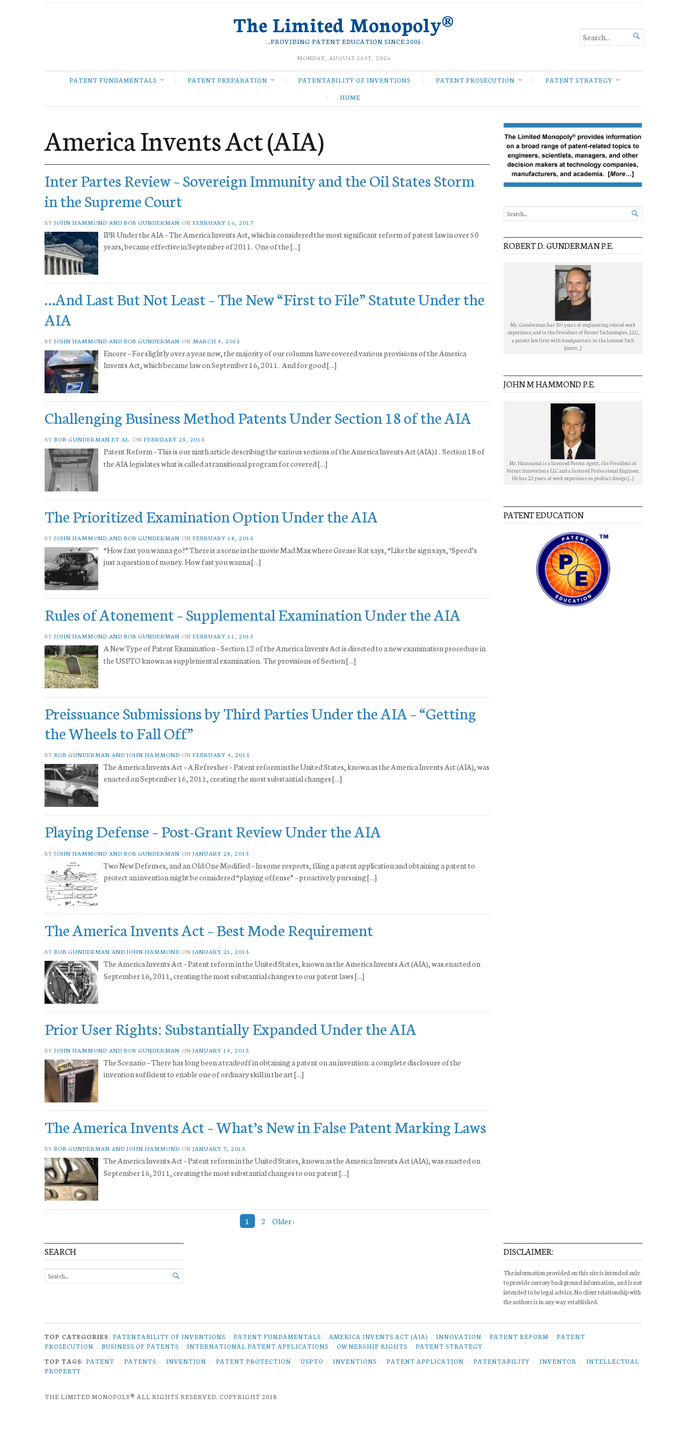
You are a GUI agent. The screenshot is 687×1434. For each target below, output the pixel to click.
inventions (355, 1361)
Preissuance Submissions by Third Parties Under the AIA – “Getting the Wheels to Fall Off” (260, 723)
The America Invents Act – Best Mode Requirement (209, 929)
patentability (501, 1361)
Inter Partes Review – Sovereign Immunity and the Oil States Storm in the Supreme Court (259, 190)
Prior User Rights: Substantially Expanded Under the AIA (230, 1028)
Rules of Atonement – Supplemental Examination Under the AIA (253, 614)
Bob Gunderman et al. (92, 439)
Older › (283, 1221)
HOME (350, 97)
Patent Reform (519, 1336)
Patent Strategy (578, 80)
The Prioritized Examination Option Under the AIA (211, 516)
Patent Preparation (227, 80)
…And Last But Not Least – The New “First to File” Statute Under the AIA (265, 308)
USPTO (312, 1361)
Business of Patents (140, 1346)
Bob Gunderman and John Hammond (117, 755)
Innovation (458, 1336)
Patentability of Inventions (354, 80)
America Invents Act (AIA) (378, 1336)
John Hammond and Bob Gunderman (117, 222)
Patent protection (253, 1361)
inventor (557, 1361)
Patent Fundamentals (113, 80)
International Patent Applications (257, 1346)
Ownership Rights (372, 1346)
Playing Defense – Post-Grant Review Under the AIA (213, 831)
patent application (425, 1361)
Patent (100, 1361)
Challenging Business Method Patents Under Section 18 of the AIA (258, 417)
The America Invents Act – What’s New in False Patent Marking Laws (265, 1126)
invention (186, 1361)
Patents (140, 1361)
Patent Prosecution (475, 80)
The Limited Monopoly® (343, 23)
